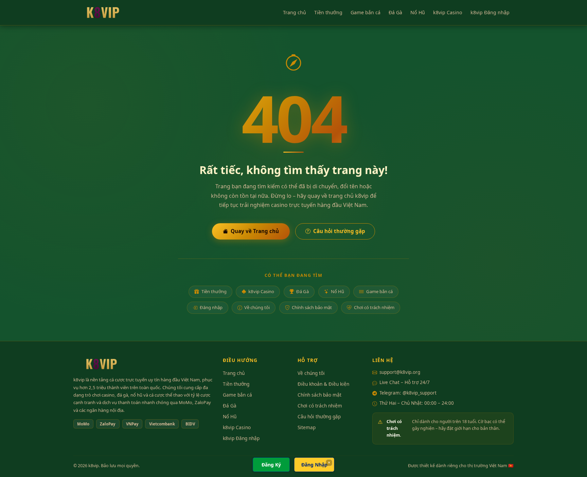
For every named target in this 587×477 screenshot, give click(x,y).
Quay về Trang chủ (255, 231)
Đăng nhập (211, 307)
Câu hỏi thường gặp (339, 231)
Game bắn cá (365, 12)
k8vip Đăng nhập (490, 12)
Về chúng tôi (257, 307)
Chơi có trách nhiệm (374, 307)
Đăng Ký (271, 464)
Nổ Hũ (417, 12)
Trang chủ (294, 12)
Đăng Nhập (314, 464)
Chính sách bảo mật (312, 307)
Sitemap (307, 427)
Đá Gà (395, 12)
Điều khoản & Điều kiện (323, 384)
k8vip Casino (447, 12)
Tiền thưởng (328, 12)
